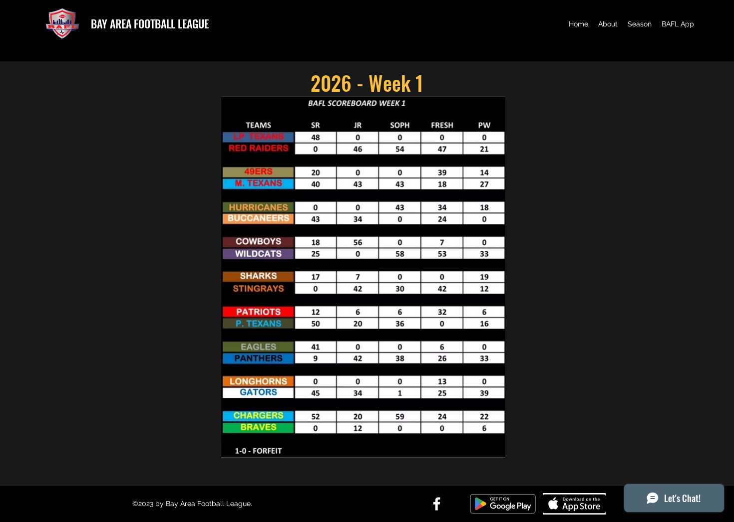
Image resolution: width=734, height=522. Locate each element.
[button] (608, 23)
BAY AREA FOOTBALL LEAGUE (150, 23)
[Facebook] (436, 504)
